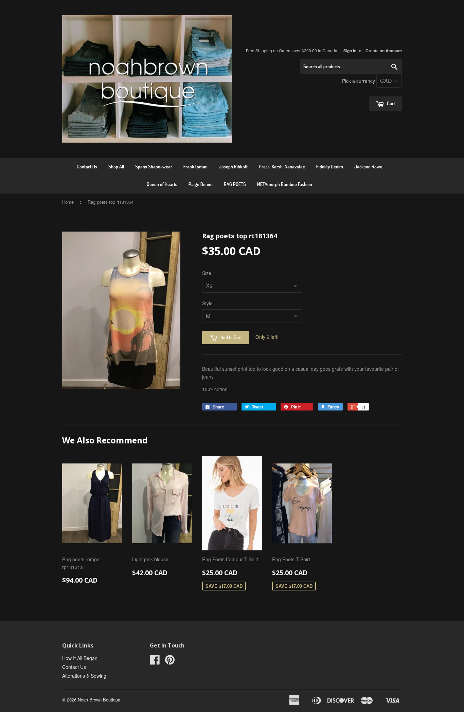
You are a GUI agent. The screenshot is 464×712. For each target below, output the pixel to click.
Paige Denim (201, 184)
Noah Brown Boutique (99, 699)
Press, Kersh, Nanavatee (282, 166)
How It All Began (79, 658)
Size (206, 273)
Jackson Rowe (368, 166)
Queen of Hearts (162, 184)
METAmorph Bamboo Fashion (284, 184)
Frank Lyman (195, 166)
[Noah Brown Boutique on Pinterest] (170, 661)
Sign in (349, 51)
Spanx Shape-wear (153, 166)
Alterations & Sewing (84, 675)
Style (207, 303)
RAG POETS (235, 184)
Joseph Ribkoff (233, 166)
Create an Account (383, 51)
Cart (390, 103)
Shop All (116, 166)
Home (68, 202)
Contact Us (87, 166)
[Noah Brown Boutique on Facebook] (155, 661)
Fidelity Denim (329, 166)
